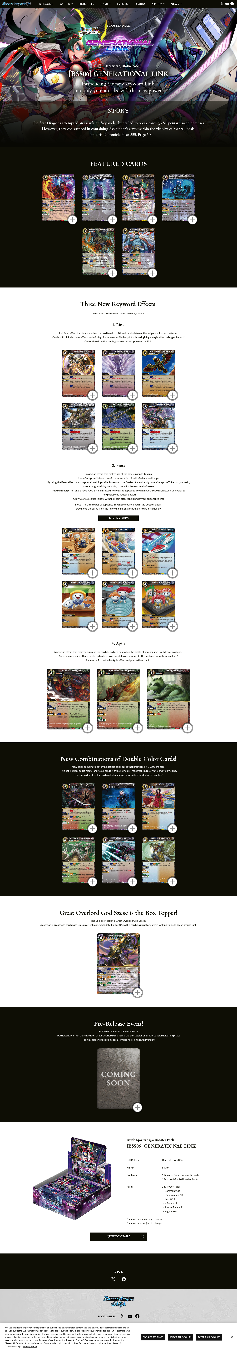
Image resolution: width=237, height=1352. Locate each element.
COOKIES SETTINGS (153, 1337)
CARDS (141, 4)
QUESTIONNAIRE (118, 1236)
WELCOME (46, 4)
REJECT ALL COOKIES (180, 1337)
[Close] (231, 1337)
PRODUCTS (86, 4)
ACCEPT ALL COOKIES (209, 1337)
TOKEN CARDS (119, 518)
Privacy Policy (30, 1346)
